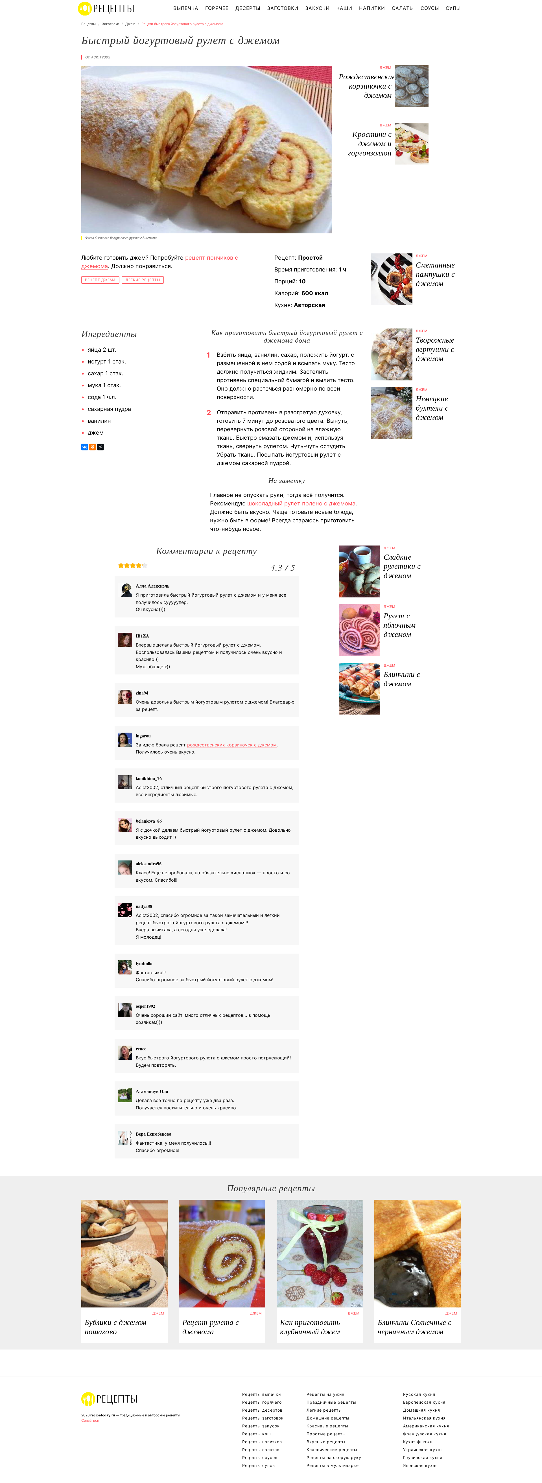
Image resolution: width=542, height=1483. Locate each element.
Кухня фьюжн (417, 1441)
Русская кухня (419, 1394)
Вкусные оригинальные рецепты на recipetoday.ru (109, 1399)
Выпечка (185, 8)
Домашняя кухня (421, 1410)
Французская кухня (424, 1433)
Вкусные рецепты (326, 1441)
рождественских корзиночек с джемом (232, 745)
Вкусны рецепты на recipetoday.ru (106, 8)
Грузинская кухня (422, 1457)
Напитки (372, 8)
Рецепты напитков (262, 1441)
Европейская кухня (424, 1402)
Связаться (90, 1420)
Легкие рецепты (143, 280)
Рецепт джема (100, 280)
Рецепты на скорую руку (334, 1457)
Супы (453, 8)
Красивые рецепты (327, 1425)
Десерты (247, 8)
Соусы (430, 8)
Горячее (217, 8)
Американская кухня (426, 1425)
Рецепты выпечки (261, 1394)
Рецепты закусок (261, 1425)
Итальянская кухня (424, 1418)
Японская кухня (420, 1465)
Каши (344, 8)
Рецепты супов (258, 1465)
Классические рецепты (332, 1449)
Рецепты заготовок (263, 1418)
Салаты (403, 8)
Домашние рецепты (328, 1418)
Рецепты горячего (262, 1402)
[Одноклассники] (92, 447)
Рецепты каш (256, 1433)
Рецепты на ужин (325, 1394)
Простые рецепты (326, 1433)
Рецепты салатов (260, 1449)
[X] (100, 447)
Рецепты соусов (259, 1457)
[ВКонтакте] (84, 447)
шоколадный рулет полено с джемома (301, 503)
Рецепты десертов (262, 1410)
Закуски (317, 8)
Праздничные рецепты (331, 1402)
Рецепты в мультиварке (333, 1465)
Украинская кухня (423, 1449)
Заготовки (282, 8)
